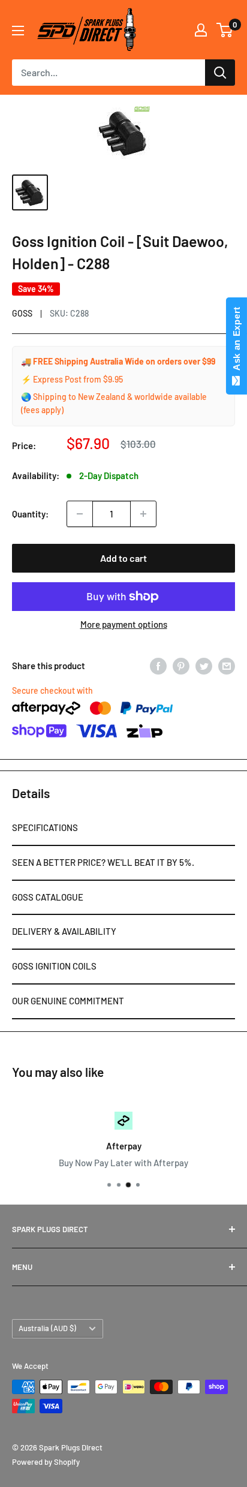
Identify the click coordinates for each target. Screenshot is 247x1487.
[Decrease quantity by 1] (79, 513)
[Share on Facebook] (158, 666)
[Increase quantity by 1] (143, 513)
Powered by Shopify (46, 1462)
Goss (22, 313)
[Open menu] (18, 30)
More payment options (123, 624)
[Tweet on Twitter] (203, 666)
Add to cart (123, 558)
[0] (225, 30)
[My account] (201, 30)
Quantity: (30, 513)
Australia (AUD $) (47, 1328)
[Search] (220, 72)
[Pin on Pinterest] (181, 666)
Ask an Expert (236, 341)
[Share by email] (226, 666)
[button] (123, 828)
